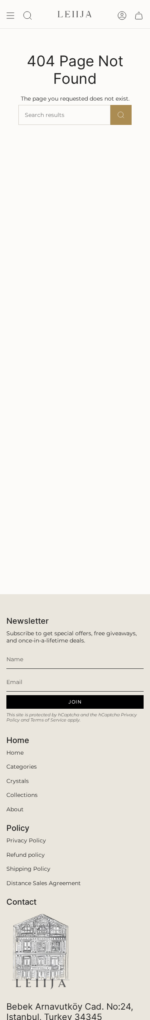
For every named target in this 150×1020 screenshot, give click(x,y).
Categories (21, 766)
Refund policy (25, 854)
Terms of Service (48, 720)
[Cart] (138, 15)
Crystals (17, 781)
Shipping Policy (28, 868)
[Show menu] (10, 15)
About (15, 809)
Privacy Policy (26, 840)
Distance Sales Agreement (43, 883)
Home (15, 752)
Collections (22, 795)
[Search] (121, 115)
